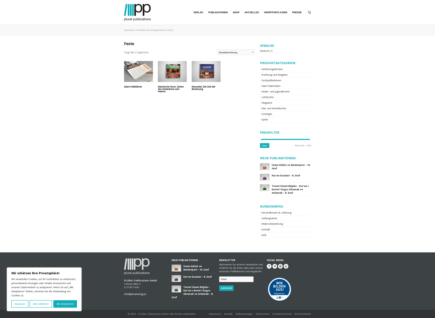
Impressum (215, 313)
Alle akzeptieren (65, 303)
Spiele (265, 119)
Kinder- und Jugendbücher (276, 91)
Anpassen (20, 303)
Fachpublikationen (271, 80)
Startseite (129, 30)
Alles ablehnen (41, 303)
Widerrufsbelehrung (272, 223)
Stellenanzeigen (244, 313)
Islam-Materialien (271, 86)
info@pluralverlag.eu (135, 294)
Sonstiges (267, 113)
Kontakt (266, 229)
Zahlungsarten (269, 218)
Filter (264, 145)
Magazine (267, 102)
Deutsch (264, 50)
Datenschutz (262, 313)
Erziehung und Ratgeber (275, 74)
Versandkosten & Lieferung (276, 212)
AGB (264, 235)
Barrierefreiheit (302, 313)
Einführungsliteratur (272, 69)
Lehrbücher (268, 97)
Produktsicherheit (282, 313)
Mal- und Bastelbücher (274, 108)
